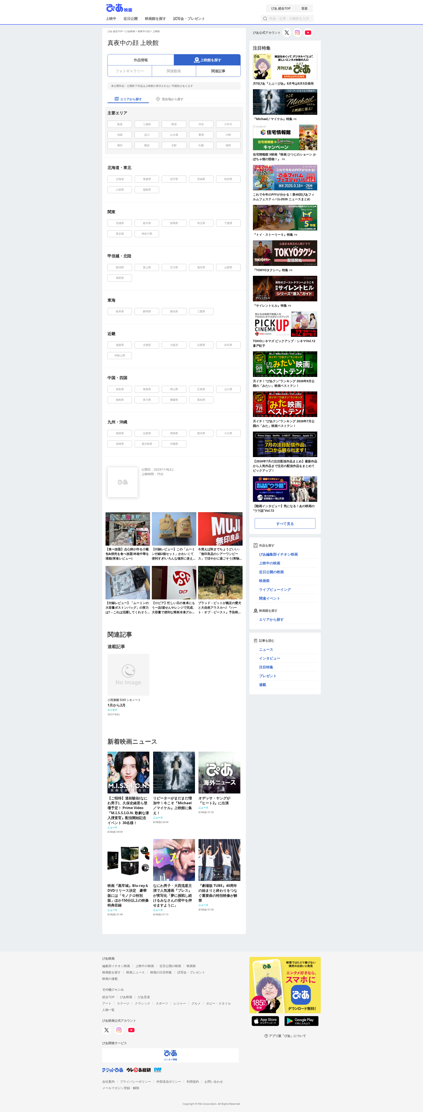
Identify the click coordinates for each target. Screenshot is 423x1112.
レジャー (180, 1003)
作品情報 (141, 59)
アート (106, 1003)
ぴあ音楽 (144, 997)
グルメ (196, 1003)
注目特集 (266, 667)
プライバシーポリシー (135, 1081)
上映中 (111, 18)
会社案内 (108, 1081)
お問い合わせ (213, 1081)
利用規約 (193, 1081)
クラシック (142, 1003)
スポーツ (162, 1003)
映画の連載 (110, 979)
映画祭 (264, 580)
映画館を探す (155, 18)
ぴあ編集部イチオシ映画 (278, 554)
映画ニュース (135, 972)
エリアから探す (271, 619)
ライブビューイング (275, 589)
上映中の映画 (269, 563)
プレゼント (268, 675)
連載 (262, 684)
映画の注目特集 (161, 972)
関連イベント (269, 598)
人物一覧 (108, 1010)
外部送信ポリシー (168, 1081)
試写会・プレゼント (189, 18)
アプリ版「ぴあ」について (287, 1036)
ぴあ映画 (130, 31)
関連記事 (218, 71)
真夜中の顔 (144, 31)
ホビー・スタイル (218, 1003)
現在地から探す (173, 99)
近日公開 (131, 18)
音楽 (304, 8)
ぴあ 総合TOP (281, 8)
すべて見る (285, 523)
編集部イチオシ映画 (116, 966)
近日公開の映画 (271, 571)
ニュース (266, 649)
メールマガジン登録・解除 (120, 1088)
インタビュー (269, 658)
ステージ (123, 1003)
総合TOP (108, 997)
